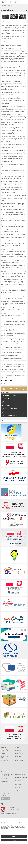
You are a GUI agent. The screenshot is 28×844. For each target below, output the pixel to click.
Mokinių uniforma (18, 780)
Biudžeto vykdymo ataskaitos (6, 780)
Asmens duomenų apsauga (20, 774)
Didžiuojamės (8, 405)
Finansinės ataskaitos (5, 781)
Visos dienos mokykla (19, 760)
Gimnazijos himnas (4, 756)
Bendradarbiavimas (4, 760)
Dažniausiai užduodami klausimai (21, 777)
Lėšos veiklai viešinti (5, 775)
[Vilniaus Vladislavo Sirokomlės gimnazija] (3, 1)
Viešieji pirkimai (4, 778)
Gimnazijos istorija (4, 750)
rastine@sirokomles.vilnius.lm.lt (8, 818)
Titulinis (2, 5)
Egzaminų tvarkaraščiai (10, 395)
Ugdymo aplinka (4, 754)
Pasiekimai (7, 401)
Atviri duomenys (18, 790)
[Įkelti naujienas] (9, 2)
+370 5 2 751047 (5, 817)
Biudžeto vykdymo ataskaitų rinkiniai (6, 772)
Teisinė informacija (18, 788)
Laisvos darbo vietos (18, 773)
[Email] (2, 804)
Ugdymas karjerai (18, 756)
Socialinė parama (18, 784)
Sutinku (14, 840)
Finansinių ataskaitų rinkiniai (6, 774)
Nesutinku (14, 836)
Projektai (7, 412)
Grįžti (4, 383)
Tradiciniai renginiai (4, 759)
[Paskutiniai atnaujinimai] (15, 2)
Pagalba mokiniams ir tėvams (20, 754)
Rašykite (3, 798)
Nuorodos (16, 771)
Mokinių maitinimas (18, 757)
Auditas (2, 782)
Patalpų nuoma (17, 759)
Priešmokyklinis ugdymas (19, 749)
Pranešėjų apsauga (18, 778)
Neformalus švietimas (19, 753)
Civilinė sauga (17, 787)
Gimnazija (10, 5)
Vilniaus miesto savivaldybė (15, 809)
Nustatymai (14, 833)
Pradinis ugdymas (18, 750)
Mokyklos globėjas (4, 757)
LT (5, 5)
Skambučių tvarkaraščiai (11, 408)
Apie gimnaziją (4, 749)
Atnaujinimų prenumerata (11, 415)
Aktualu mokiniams (18, 783)
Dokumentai (7, 398)
